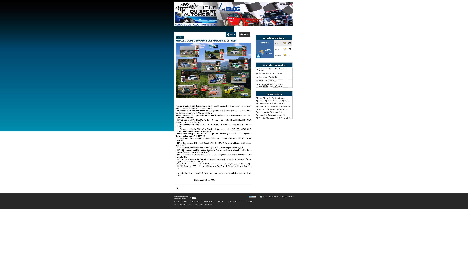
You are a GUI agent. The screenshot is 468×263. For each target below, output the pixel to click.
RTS (242, 201)
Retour (232, 34)
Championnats (232, 201)
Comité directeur (208, 201)
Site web (246, 34)
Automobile (195, 201)
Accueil (176, 201)
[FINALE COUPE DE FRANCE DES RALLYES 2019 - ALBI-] (213, 97)
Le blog (185, 201)
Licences (220, 201)
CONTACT (250, 201)
